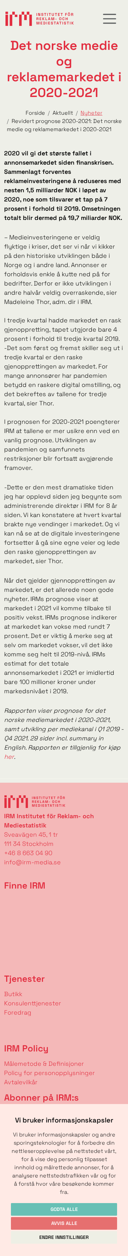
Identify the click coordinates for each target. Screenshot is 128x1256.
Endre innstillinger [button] (64, 1237)
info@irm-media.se (32, 862)
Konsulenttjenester (32, 1003)
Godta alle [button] (64, 1209)
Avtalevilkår (21, 1082)
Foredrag (17, 1012)
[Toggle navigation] (110, 19)
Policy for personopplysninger (49, 1073)
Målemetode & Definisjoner (44, 1063)
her (9, 756)
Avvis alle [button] (64, 1223)
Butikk (13, 994)
